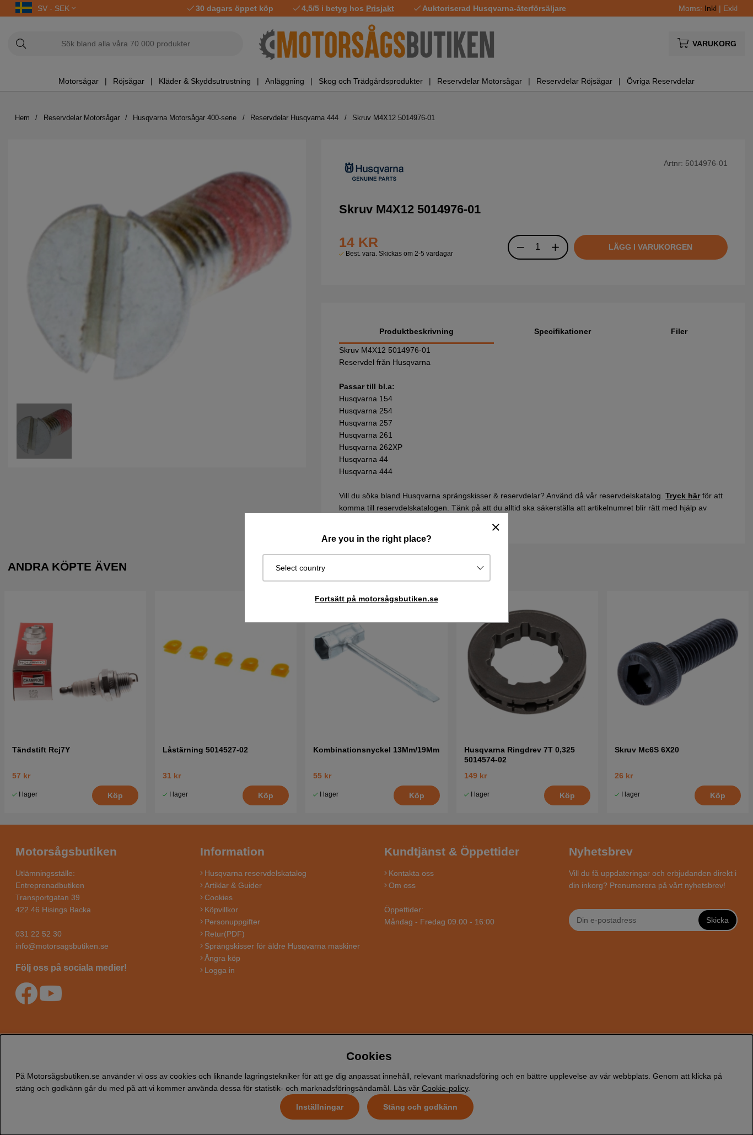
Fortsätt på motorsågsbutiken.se (376, 598)
